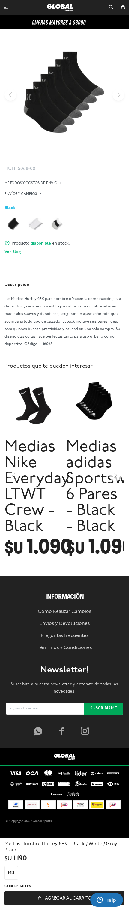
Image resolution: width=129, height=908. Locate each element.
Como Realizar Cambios (64, 611)
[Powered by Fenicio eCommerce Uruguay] (114, 821)
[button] (111, 7)
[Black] (13, 224)
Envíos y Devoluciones (65, 623)
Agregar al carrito (68, 898)
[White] (35, 224)
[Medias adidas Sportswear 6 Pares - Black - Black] (95, 405)
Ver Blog (12, 252)
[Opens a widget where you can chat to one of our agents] (106, 900)
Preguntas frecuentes (64, 635)
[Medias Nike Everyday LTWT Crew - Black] (33, 405)
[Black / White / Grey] (57, 224)
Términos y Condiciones (65, 647)
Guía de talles (17, 886)
